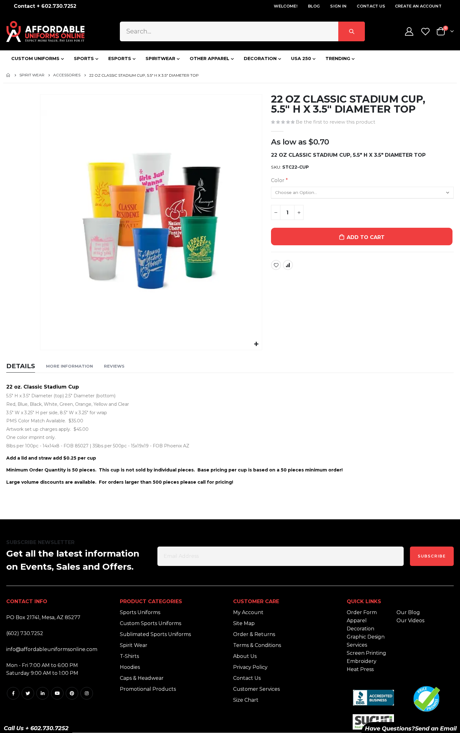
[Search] (351, 31)
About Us (245, 656)
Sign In (338, 6)
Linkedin (42, 693)
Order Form (362, 612)
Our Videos (410, 621)
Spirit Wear (31, 75)
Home (8, 75)
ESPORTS (119, 58)
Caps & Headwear (142, 678)
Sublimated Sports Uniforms (155, 634)
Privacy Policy (250, 667)
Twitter (28, 693)
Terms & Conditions (257, 645)
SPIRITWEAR (160, 58)
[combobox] (242, 31)
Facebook (13, 693)
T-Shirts (129, 656)
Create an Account (418, 6)
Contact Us (371, 6)
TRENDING (337, 58)
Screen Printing (366, 653)
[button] (256, 344)
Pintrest (72, 693)
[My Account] (409, 31)
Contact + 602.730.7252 (45, 6)
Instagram (86, 693)
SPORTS (84, 58)
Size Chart (245, 700)
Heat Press (360, 669)
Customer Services (256, 689)
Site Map (244, 623)
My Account (248, 612)
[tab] (20, 366)
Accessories (66, 75)
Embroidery (361, 661)
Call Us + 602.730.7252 (36, 728)
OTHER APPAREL (209, 58)
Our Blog (408, 612)
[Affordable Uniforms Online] (45, 31)
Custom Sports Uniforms (150, 623)
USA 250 (301, 58)
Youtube (57, 693)
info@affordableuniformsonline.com (51, 649)
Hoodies (130, 667)
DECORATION (260, 58)
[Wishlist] (426, 31)
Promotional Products (148, 689)
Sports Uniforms (140, 612)
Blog (314, 6)
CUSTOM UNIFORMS (35, 58)
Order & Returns (254, 634)
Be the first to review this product (335, 122)
